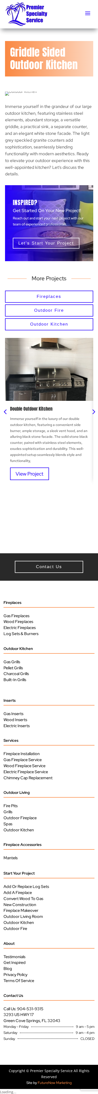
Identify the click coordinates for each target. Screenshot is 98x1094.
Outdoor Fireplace (20, 817)
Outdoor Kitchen (18, 648)
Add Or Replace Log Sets (26, 886)
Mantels (11, 858)
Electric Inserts (17, 725)
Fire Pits (11, 805)
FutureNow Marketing (55, 1082)
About (9, 943)
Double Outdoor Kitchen (31, 408)
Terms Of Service (19, 980)
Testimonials (14, 956)
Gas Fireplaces (16, 615)
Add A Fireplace (18, 892)
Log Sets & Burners (21, 633)
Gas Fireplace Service (23, 759)
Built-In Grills (15, 679)
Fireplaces (12, 602)
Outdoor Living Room (23, 916)
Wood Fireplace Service (24, 765)
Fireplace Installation (22, 753)
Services (11, 740)
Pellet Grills (13, 668)
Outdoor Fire (15, 928)
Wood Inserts (15, 719)
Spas (8, 824)
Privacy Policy (15, 974)
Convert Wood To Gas (23, 898)
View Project (29, 474)
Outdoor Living (17, 792)
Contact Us (13, 995)
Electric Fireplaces (20, 627)
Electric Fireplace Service (26, 771)
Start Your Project (19, 873)
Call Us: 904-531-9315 (23, 1008)
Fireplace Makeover (21, 910)
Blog (8, 968)
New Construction (20, 904)
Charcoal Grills (16, 673)
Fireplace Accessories (22, 844)
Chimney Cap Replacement (28, 777)
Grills (8, 811)
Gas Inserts (13, 713)
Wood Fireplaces (18, 621)
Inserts (10, 700)
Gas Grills (12, 662)
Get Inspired (15, 962)
